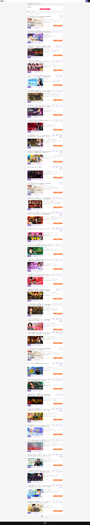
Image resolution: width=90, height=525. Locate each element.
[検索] (87, 1)
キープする (48, 25)
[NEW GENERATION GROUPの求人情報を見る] (35, 232)
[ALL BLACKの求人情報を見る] (35, 473)
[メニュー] (89, 1)
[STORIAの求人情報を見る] (35, 489)
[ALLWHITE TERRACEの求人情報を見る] (35, 78)
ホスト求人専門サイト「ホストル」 (2, 1)
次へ (49, 516)
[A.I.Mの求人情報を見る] (35, 262)
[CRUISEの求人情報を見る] (35, 367)
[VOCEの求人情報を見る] (35, 63)
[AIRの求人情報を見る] (35, 277)
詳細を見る (58, 25)
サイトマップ (56, 520)
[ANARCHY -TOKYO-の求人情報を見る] (35, 336)
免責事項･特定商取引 (42, 520)
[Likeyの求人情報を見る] (35, 200)
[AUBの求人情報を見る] (35, 504)
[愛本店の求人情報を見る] (35, 216)
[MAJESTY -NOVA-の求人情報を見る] (35, 458)
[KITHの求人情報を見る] (35, 442)
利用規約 (33, 520)
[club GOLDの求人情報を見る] (35, 93)
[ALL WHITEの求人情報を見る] (35, 247)
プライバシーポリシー (47, 520)
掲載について (52, 520)
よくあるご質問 (37, 520)
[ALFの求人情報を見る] (35, 108)
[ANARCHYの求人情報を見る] (35, 48)
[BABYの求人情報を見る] (35, 351)
